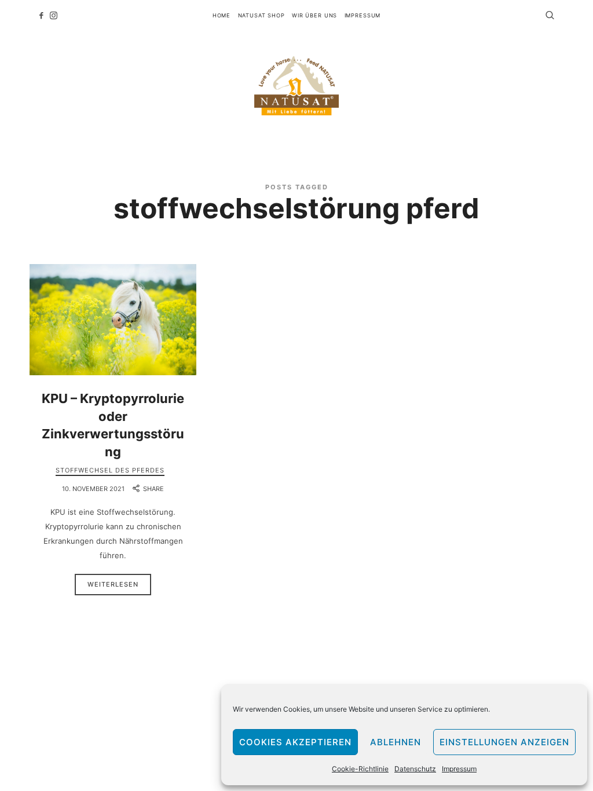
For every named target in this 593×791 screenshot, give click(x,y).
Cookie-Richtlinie (360, 768)
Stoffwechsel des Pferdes (110, 470)
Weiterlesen (112, 584)
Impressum (459, 768)
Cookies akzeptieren (295, 742)
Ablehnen (395, 742)
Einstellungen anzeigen (504, 742)
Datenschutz (415, 768)
